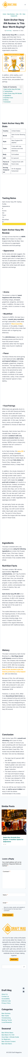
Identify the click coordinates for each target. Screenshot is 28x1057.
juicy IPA (20, 451)
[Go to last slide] (4, 827)
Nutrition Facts (8, 97)
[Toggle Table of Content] (20, 87)
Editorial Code (6, 1001)
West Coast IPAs (16, 324)
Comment (6, 871)
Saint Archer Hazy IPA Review (13, 93)
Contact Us (5, 996)
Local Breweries (7, 1022)
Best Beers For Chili (8, 1035)
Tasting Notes (8, 91)
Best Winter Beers (7, 1032)
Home (4, 14)
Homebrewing (6, 1018)
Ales (17, 14)
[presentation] (14, 822)
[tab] (5, 833)
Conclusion (7, 102)
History (6, 99)
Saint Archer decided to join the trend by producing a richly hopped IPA (13, 672)
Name (5, 895)
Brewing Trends (7, 1020)
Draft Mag (8, 30)
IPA (20, 14)
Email (5, 903)
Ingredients (7, 95)
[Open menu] (25, 5)
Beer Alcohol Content (8, 1041)
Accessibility (6, 999)
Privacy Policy (6, 1003)
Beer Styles (5, 1015)
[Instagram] (23, 991)
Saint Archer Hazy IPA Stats (12, 89)
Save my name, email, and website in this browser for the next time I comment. (14, 909)
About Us (5, 994)
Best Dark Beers (7, 1044)
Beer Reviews (11, 14)
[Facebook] (23, 988)
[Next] (24, 827)
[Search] (24, 967)
